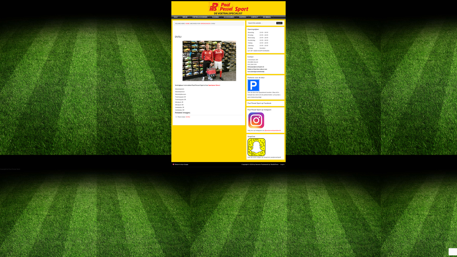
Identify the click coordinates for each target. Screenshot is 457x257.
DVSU (178, 36)
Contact (254, 17)
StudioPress (274, 164)
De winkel (267, 17)
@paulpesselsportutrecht (273, 130)
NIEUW (185, 17)
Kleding (215, 17)
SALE (176, 17)
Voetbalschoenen (199, 17)
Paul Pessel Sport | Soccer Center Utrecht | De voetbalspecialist (228, 8)
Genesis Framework (261, 164)
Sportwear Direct (214, 85)
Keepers (242, 17)
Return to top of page (181, 164)
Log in (282, 164)
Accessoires (229, 17)
